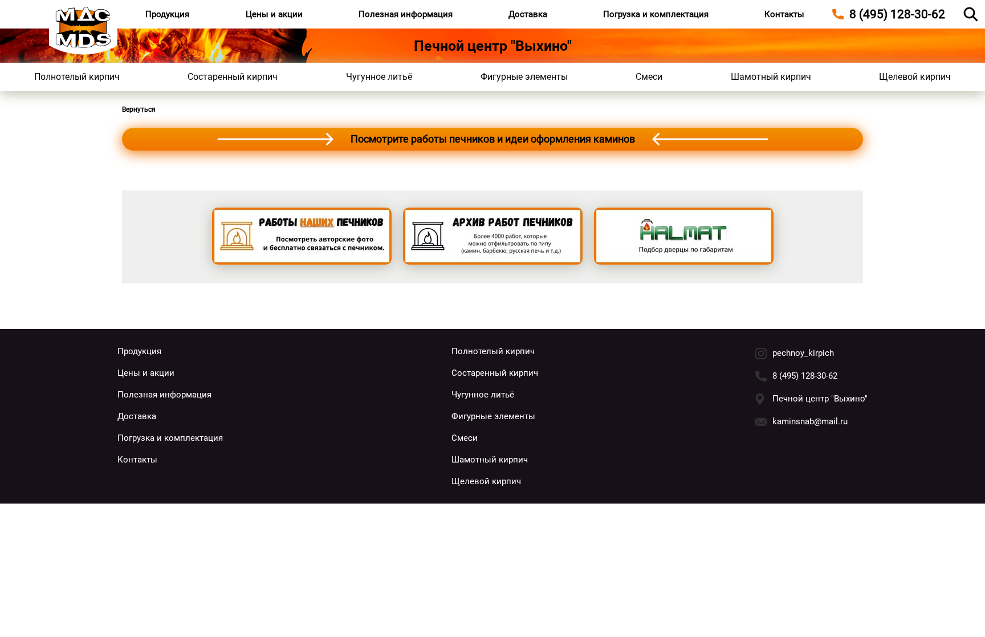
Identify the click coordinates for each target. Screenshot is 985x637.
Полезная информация (406, 14)
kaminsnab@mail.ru (810, 421)
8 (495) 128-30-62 (804, 376)
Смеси (649, 76)
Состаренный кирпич (233, 76)
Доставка (527, 14)
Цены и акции (274, 14)
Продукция (167, 14)
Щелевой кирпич (915, 76)
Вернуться (139, 109)
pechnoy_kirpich (803, 353)
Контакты (784, 14)
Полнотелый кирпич (77, 76)
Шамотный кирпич (771, 76)
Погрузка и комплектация (656, 14)
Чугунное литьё (379, 76)
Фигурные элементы (524, 76)
